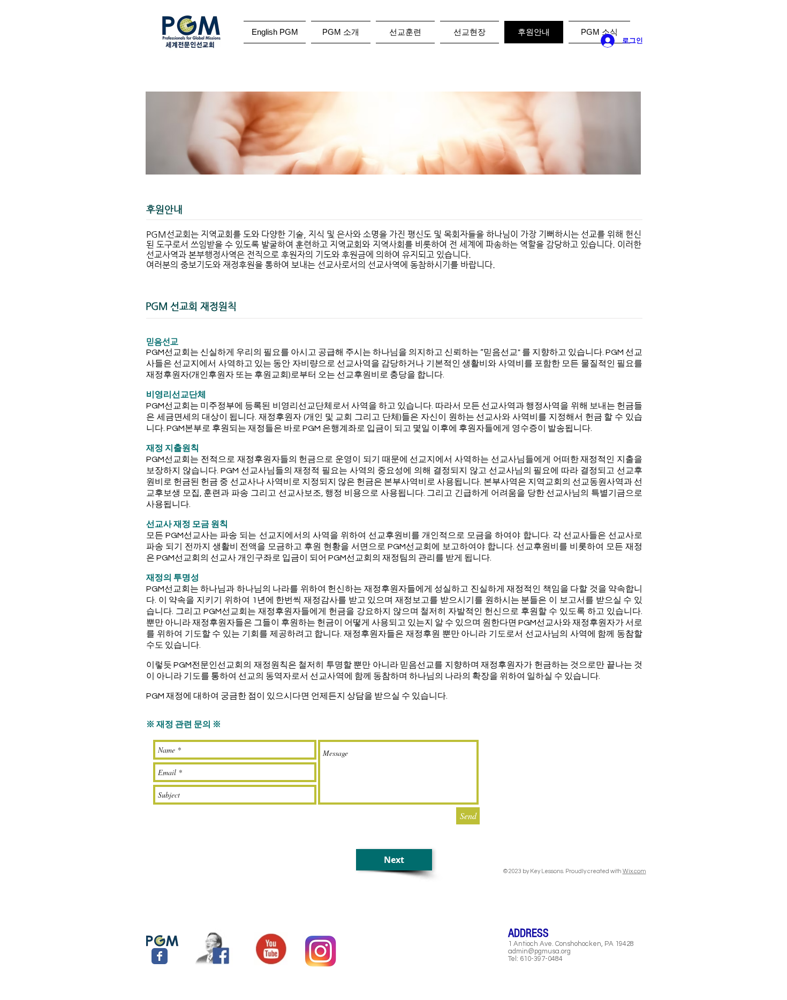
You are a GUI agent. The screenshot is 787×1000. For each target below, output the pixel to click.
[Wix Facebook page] (160, 956)
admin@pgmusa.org (539, 951)
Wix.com (634, 871)
